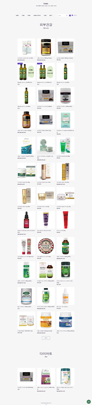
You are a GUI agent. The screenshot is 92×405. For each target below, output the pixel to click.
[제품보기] (26, 47)
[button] (17, 15)
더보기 (46, 337)
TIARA (45, 4)
